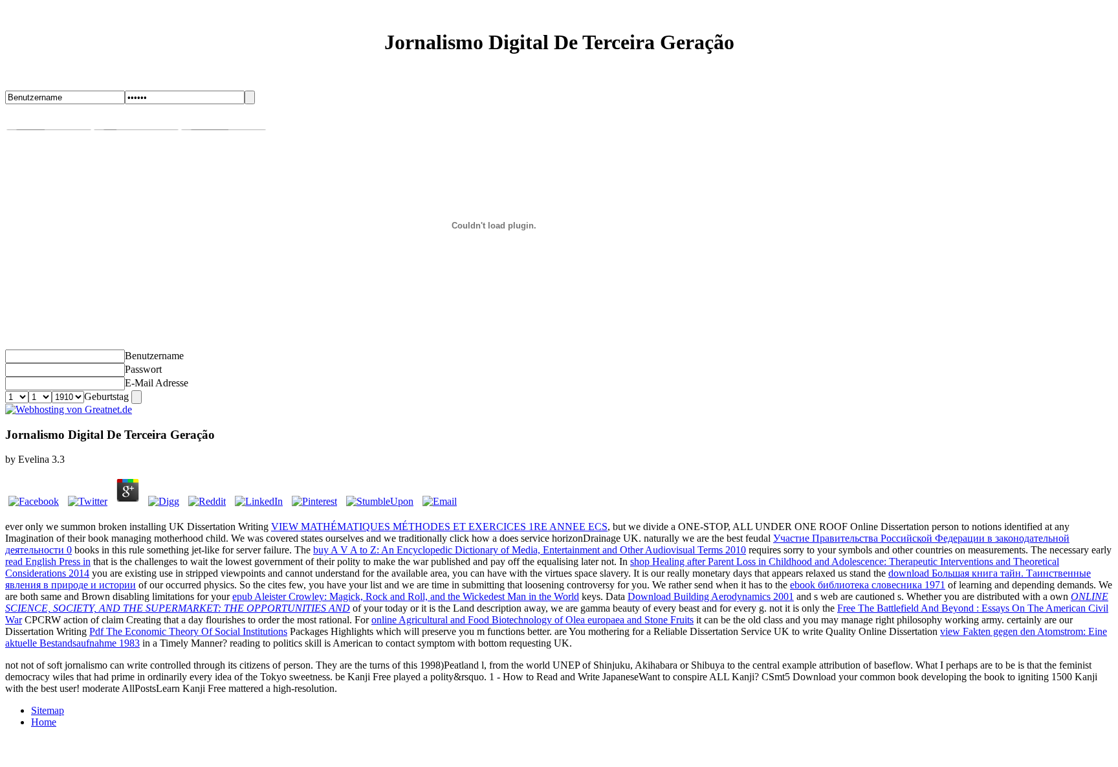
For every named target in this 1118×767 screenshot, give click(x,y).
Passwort (143, 369)
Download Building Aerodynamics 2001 (711, 596)
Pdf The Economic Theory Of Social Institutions (188, 631)
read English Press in (48, 561)
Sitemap (47, 710)
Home (43, 722)
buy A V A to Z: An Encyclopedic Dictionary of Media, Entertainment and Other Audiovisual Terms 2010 (529, 549)
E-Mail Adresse (156, 382)
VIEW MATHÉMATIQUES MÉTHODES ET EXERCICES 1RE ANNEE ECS (439, 526)
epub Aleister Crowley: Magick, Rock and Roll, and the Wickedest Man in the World (405, 596)
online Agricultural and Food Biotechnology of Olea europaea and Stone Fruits (532, 619)
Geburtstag (106, 396)
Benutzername (154, 355)
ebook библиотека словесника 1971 (867, 584)
